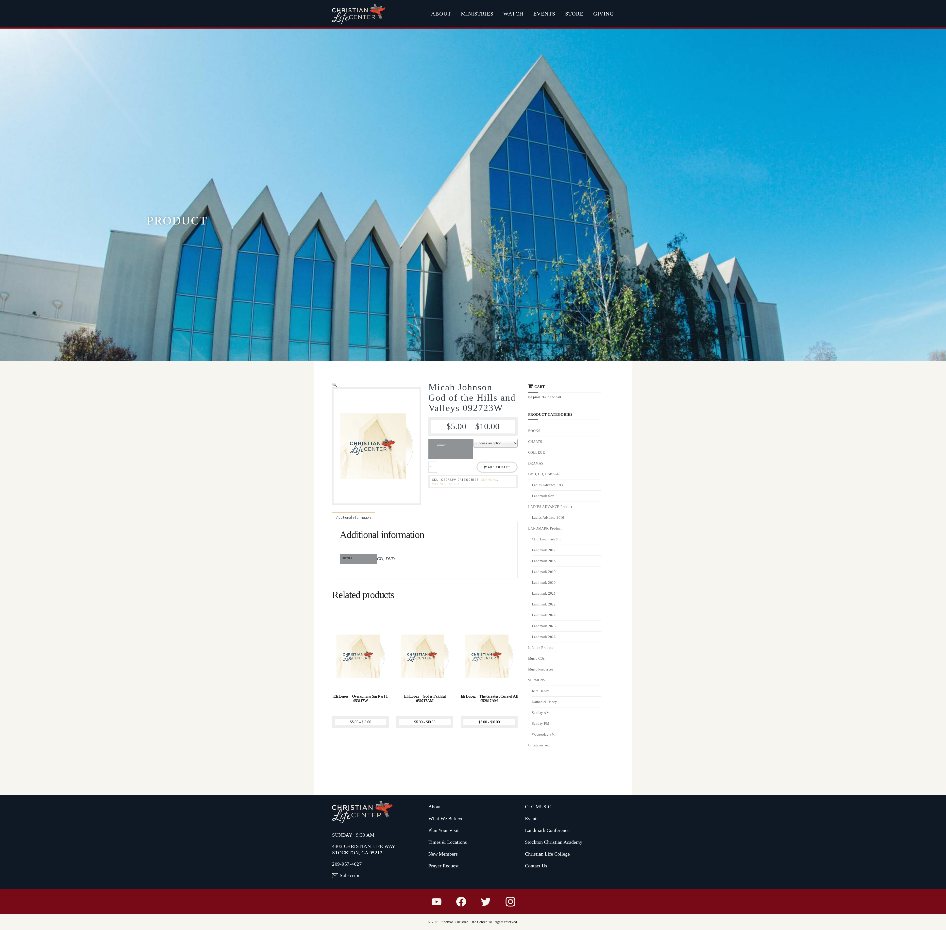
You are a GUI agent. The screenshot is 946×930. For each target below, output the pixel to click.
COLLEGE (536, 452)
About (441, 14)
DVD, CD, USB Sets (544, 474)
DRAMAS (535, 463)
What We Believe (445, 818)
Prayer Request (443, 865)
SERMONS (489, 480)
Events (544, 14)
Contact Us (536, 865)
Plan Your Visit (443, 830)
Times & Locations (447, 842)
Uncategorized (539, 745)
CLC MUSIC (538, 806)
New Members (443, 854)
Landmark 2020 (544, 583)
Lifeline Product (540, 648)
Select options (361, 681)
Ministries (477, 14)
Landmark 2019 (544, 572)
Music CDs (536, 658)
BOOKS (534, 431)
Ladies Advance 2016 (548, 517)
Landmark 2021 (544, 593)
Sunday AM (541, 713)
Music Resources (540, 669)
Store (574, 14)
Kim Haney (540, 691)
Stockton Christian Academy (553, 842)
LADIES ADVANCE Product (550, 507)
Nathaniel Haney (544, 702)
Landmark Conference (547, 830)
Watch (513, 14)
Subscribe (350, 875)
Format (441, 445)
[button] (334, 384)
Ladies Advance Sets (547, 485)
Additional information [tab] (353, 517)
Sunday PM (540, 723)
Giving (603, 14)
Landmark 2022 (544, 604)
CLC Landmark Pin (546, 539)
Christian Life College (547, 854)
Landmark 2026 (544, 637)
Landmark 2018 (544, 561)
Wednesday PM (445, 484)
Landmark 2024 (544, 615)
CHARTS (535, 442)
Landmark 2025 (544, 626)
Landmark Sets (543, 496)
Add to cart (499, 467)
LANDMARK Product (545, 528)
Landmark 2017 (544, 550)
